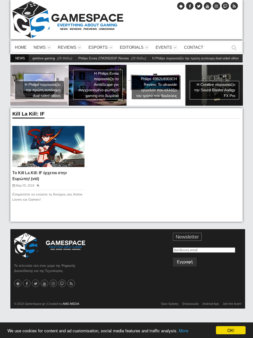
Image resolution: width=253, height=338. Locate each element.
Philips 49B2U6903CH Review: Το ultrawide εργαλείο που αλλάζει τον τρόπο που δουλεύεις (156, 87)
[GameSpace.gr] (49, 245)
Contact (193, 47)
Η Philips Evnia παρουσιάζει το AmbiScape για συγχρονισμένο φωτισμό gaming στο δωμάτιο (98, 84)
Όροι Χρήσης (170, 304)
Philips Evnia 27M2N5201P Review (96, 58)
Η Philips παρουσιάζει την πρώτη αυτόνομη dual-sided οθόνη (188, 58)
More (183, 330)
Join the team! (232, 304)
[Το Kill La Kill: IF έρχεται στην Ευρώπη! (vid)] (77, 133)
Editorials (132, 47)
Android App (210, 304)
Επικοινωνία (190, 304)
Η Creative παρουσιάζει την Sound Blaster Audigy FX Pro (214, 90)
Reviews (67, 47)
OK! (230, 330)
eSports (98, 47)
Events (164, 47)
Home (21, 47)
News (40, 47)
